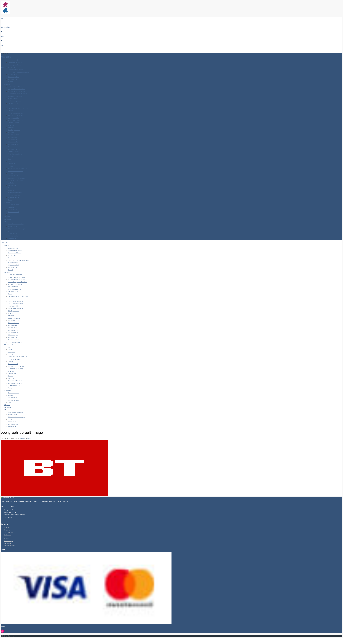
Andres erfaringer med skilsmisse (17, 93)
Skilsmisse (7, 84)
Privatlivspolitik (12, 238)
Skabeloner (11, 207)
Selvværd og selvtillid (13, 77)
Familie (10, 161)
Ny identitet (11, 183)
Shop (2, 36)
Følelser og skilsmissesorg (15, 113)
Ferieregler (11, 166)
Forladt (10, 106)
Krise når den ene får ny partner (16, 178)
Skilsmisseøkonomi (13, 144)
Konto (3, 18)
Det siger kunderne (13, 226)
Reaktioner (11, 190)
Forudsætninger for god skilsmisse (18, 108)
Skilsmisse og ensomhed (15, 195)
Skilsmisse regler (12, 137)
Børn (9, 159)
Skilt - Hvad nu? (8, 532)
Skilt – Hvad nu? (8, 156)
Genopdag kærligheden (14, 65)
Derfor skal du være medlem (15, 224)
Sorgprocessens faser (14, 197)
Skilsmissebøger (12, 209)
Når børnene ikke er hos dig (15, 180)
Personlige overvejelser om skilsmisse (18, 72)
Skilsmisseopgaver (13, 204)
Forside (29, 438)
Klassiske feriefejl (13, 175)
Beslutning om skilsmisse (15, 96)
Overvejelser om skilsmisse (15, 69)
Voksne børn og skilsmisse (15, 154)
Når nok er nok (12, 67)
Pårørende (11, 127)
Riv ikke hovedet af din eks (15, 192)
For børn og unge (13, 103)
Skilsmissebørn (12, 139)
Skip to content (5, 242)
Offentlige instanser (13, 122)
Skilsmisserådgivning (14, 79)
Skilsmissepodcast (13, 212)
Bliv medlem (7, 219)
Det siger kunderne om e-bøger (16, 229)
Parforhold (7, 57)
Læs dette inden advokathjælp (16, 120)
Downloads (7, 202)
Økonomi (10, 188)
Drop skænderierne (13, 98)
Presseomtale (8, 538)
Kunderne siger (8, 541)
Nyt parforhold (12, 185)
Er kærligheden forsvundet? (15, 62)
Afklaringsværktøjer (13, 60)
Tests (9, 214)
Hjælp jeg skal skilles (13, 118)
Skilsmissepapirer (13, 147)
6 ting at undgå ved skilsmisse (16, 89)
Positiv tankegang (13, 74)
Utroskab (10, 81)
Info (5, 221)
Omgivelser (11, 125)
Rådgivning (7, 216)
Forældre (10, 110)
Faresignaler (11, 163)
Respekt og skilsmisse (14, 130)
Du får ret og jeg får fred (14, 101)
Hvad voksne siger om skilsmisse (17, 168)
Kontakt (10, 231)
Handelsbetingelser (9, 545)
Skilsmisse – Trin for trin (15, 132)
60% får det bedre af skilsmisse (16, 91)
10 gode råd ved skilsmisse (15, 86)
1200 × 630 (22, 438)
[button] (4, 54)
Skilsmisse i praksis (13, 134)
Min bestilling (5, 27)
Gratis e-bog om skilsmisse (15, 115)
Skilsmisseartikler (13, 236)
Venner (10, 200)
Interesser (10, 173)
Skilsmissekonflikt (13, 142)
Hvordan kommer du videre (15, 171)
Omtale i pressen (12, 233)
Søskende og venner (13, 151)
